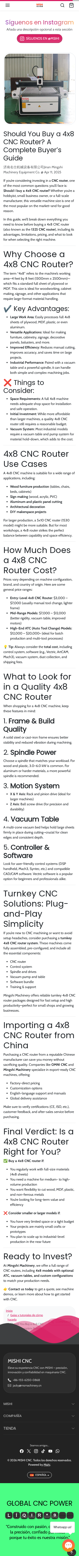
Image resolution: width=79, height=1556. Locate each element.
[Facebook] (21, 1451)
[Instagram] (36, 1451)
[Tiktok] (43, 1451)
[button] (12, 5)
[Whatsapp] (57, 1451)
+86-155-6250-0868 (26, 1380)
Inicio (9, 1311)
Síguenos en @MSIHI (42, 38)
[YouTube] (50, 1451)
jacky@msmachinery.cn (27, 1385)
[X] (28, 1451)
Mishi (47, 1465)
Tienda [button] (9, 1428)
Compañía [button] (12, 1415)
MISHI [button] (7, 1403)
